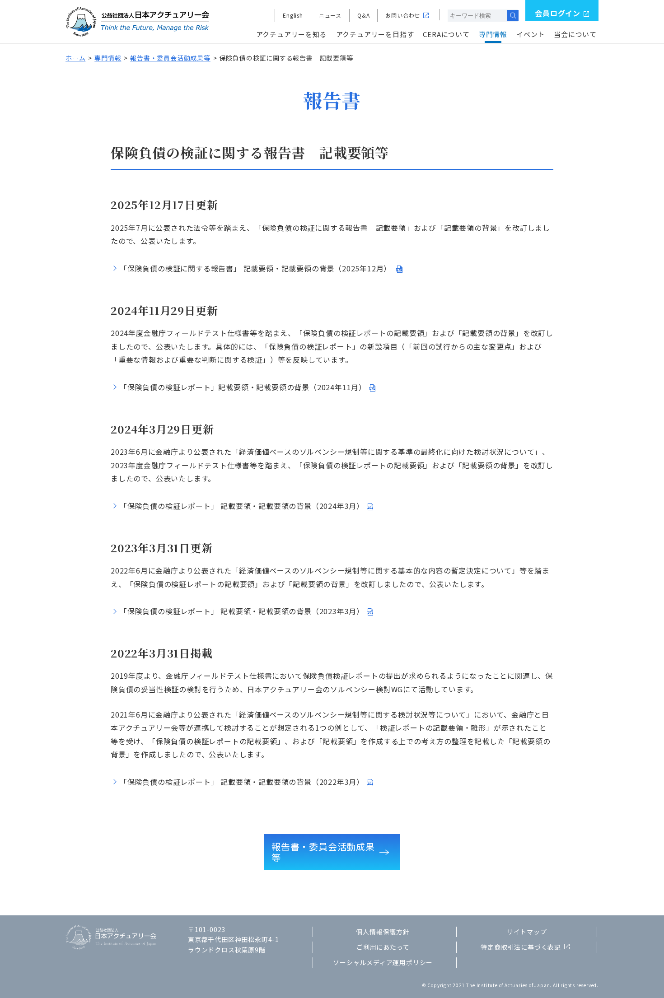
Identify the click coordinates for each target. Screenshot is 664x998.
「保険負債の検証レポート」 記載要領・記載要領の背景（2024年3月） (242, 505)
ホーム (75, 57)
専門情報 (493, 34)
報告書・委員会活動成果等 (170, 57)
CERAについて (446, 34)
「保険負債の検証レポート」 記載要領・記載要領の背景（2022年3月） (242, 781)
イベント (530, 34)
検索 (513, 15)
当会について (575, 34)
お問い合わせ (402, 15)
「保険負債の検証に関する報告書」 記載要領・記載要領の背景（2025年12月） (256, 268)
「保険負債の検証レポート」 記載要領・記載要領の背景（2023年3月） (242, 611)
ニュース (330, 15)
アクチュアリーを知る (291, 34)
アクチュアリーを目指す (375, 34)
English (293, 15)
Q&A (363, 15)
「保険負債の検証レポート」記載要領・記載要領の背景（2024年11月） (243, 387)
